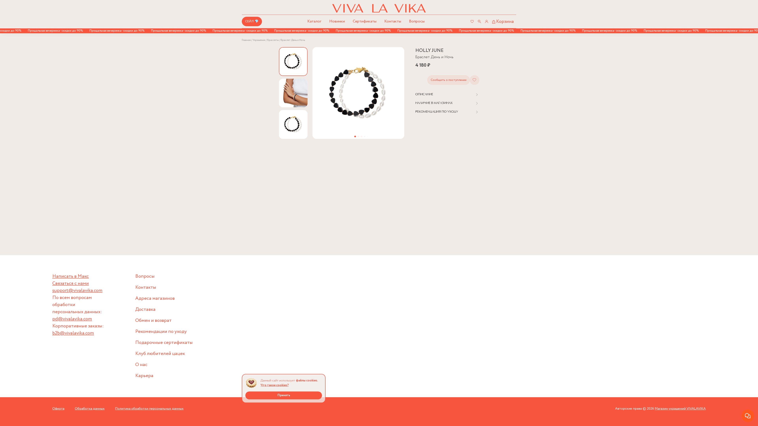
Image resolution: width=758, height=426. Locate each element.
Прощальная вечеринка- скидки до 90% (44, 30)
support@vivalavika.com (77, 290)
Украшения (259, 40)
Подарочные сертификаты (164, 342)
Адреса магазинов (155, 298)
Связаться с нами (70, 283)
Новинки (337, 21)
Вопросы (417, 21)
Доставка (145, 309)
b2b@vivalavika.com (73, 333)
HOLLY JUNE (429, 50)
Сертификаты (364, 21)
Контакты (392, 21)
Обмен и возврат (153, 320)
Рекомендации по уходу (161, 331)
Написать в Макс (70, 276)
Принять (283, 395)
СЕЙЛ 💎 (252, 21)
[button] (355, 136)
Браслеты (273, 40)
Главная (246, 40)
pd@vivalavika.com (72, 319)
